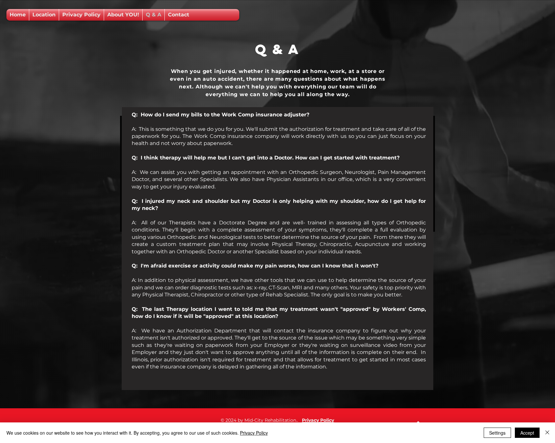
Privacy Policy (254, 432)
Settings (497, 432)
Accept (527, 432)
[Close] (547, 433)
